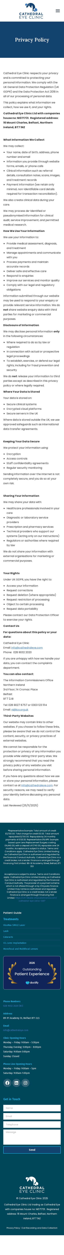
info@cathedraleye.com (27, 648)
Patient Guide (12, 913)
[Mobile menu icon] (58, 11)
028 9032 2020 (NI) (13, 1005)
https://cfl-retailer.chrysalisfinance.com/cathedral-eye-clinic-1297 (36, 899)
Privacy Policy (13, 1228)
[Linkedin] (16, 1083)
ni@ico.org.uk (19, 709)
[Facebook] (7, 1083)
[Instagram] (25, 1083)
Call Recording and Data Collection (39, 1228)
